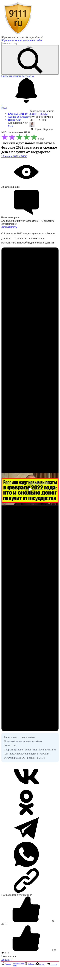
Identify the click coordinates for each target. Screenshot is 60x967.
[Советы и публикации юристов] (18, 34)
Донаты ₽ (6, 959)
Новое (14, 119)
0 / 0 (6, 953)
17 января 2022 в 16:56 (14, 156)
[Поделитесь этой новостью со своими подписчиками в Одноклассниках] (26, 814)
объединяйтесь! (34, 37)
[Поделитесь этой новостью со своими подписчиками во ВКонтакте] (26, 788)
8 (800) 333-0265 (39, 114)
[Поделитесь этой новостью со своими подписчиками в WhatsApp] (26, 866)
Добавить (31, 964)
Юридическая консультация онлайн (21, 40)
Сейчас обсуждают (19, 116)
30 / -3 (4, 923)
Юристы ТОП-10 (18, 113)
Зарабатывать (9, 226)
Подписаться (8, 956)
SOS (10, 125)
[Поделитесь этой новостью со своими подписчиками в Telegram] (26, 840)
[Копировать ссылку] (30, 880)
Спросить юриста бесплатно (17, 76)
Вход (4, 108)
